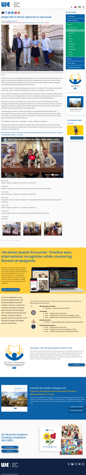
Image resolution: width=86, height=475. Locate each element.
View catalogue (9, 447)
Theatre (70, 38)
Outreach (46, 22)
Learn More (76, 364)
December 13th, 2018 (12, 21)
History (69, 59)
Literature (37, 22)
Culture (42, 22)
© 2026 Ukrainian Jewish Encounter (9, 474)
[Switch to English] (75, 7)
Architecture (71, 44)
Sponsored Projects (72, 20)
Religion (70, 52)
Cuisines (70, 55)
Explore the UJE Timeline (10, 289)
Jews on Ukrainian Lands (19, 22)
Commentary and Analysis (74, 67)
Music (69, 36)
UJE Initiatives (9, 22)
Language (71, 46)
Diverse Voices (71, 63)
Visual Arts (71, 33)
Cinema (70, 41)
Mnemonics (29, 96)
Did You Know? (72, 28)
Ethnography (71, 49)
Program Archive (77, 138)
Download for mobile (76, 410)
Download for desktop (76, 406)
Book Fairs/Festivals (30, 22)
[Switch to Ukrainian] (80, 7)
